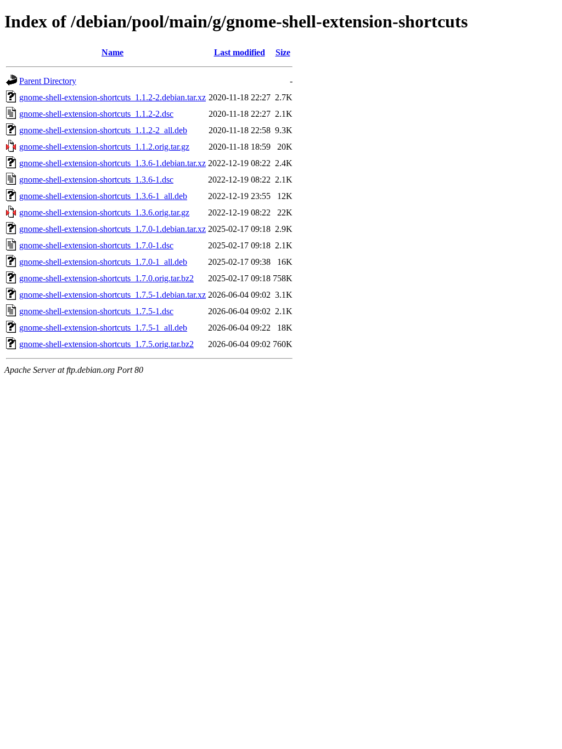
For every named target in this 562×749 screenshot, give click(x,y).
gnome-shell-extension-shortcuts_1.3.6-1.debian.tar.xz (112, 163)
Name (112, 52)
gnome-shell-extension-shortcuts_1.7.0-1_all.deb (103, 261)
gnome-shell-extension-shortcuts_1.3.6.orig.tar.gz (104, 212)
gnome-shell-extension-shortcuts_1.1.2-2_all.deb (103, 130)
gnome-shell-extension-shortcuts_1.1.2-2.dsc (96, 113)
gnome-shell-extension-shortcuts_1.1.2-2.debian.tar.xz (112, 97)
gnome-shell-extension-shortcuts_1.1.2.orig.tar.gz (104, 146)
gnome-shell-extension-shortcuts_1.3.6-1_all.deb (103, 196)
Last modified (239, 52)
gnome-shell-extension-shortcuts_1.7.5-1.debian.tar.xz (112, 294)
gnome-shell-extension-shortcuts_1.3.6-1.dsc (96, 179)
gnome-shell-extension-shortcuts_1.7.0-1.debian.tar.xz (112, 229)
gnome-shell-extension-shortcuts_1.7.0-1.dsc (96, 245)
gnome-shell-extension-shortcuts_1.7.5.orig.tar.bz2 (106, 344)
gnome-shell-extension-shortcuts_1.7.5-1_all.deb (103, 327)
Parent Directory (47, 81)
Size (283, 52)
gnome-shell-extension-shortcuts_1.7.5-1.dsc (96, 311)
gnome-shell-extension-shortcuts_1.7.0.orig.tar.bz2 (106, 278)
